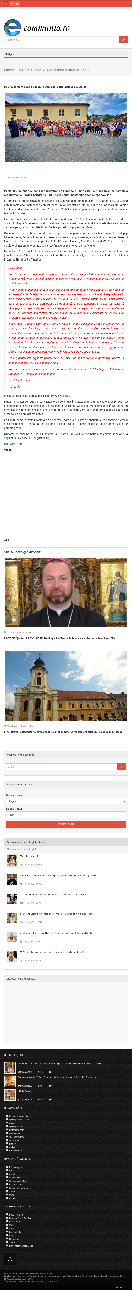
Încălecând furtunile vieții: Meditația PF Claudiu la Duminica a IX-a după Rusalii (57, 913)
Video (12, 1191)
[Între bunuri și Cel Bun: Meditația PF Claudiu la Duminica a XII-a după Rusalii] (14, 936)
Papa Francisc (16, 1214)
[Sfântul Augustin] (12, 1095)
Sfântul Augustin (25, 1090)
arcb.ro (12, 1143)
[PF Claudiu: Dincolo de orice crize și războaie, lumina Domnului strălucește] (14, 956)
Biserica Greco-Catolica (20, 1218)
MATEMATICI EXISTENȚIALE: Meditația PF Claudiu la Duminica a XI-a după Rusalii (59, 875)
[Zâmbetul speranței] (14, 860)
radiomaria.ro (15, 1150)
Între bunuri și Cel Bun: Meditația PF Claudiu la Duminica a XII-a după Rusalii (56, 932)
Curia (11, 1194)
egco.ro (12, 1122)
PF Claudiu (14, 1221)
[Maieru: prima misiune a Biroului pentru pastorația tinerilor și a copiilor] (66, 127)
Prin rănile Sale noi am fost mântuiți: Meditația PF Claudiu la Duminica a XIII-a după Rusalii (60, 1063)
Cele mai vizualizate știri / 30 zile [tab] (27, 842)
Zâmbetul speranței (29, 856)
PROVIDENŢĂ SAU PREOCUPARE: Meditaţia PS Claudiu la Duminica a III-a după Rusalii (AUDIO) (60, 638)
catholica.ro (14, 1140)
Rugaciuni (14, 1238)
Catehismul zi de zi (18, 1180)
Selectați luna (14, 795)
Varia (11, 1224)
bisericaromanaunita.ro (20, 1115)
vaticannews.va (16, 1136)
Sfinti (11, 1228)
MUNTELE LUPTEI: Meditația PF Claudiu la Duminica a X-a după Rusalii (53, 894)
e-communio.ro (20, 1273)
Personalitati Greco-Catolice (22, 1245)
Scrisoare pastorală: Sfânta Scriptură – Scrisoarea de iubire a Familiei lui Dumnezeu (57, 1077)
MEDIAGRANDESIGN (49, 1281)
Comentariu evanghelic (20, 1187)
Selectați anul (14, 809)
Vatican (12, 1242)
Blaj (11, 1235)
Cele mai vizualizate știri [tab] (22, 849)
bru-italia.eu (14, 1133)
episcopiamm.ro (16, 1126)
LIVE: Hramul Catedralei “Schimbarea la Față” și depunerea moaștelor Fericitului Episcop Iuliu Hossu (63, 731)
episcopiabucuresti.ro (19, 1119)
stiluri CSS (22, 1281)
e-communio (10, 69)
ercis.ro (12, 1147)
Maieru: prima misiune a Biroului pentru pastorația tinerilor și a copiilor (45, 86)
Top (10, 1260)
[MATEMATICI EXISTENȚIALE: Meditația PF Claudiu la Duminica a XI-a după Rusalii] (14, 879)
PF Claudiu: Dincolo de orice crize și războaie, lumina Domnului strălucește (55, 951)
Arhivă (12, 1174)
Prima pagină (15, 1167)
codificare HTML (33, 1281)
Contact (12, 1198)
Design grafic (11, 1281)
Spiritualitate (15, 1231)
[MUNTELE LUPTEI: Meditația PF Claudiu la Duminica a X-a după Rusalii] (14, 898)
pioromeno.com (16, 1129)
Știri (21, 69)
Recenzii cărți (15, 1184)
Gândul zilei (14, 1177)
